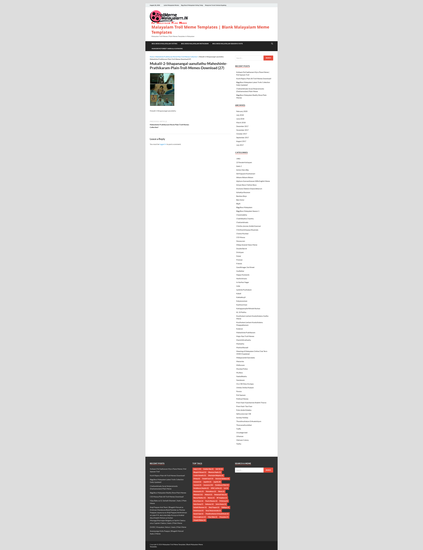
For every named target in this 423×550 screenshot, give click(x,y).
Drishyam (240, 252)
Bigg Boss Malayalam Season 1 (247, 211)
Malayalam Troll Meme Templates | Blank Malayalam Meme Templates (210, 29)
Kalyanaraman (241, 301)
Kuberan (239, 329)
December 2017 (242, 126)
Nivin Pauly (198, 501)
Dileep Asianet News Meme (246, 245)
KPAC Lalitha (216, 488)
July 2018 (240, 115)
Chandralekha (241, 215)
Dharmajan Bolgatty (215, 475)
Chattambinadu (242, 222)
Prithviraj (224, 501)
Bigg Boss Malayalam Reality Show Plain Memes (168, 493)
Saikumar (209, 504)
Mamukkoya (211, 491)
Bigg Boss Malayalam (244, 207)
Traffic (238, 429)
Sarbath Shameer (200, 507)
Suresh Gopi (198, 514)
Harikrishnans (241, 278)
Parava (239, 391)
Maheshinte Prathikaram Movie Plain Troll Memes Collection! (176, 57)
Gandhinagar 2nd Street (245, 267)
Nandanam (240, 380)
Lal (226, 488)
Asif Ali (219, 469)
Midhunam (240, 365)
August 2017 (241, 141)
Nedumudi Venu (220, 494)
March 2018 (241, 122)
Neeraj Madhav (200, 498)
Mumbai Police (242, 369)
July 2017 (240, 145)
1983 (238, 159)
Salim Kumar (221, 504)
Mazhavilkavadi (242, 347)
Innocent (197, 482)
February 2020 (241, 111)
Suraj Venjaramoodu (213, 510)
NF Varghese (222, 498)
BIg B (238, 204)
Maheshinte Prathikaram (245, 332)
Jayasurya (208, 485)
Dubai (238, 256)
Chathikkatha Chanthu (245, 218)
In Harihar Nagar (242, 282)
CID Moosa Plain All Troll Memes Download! (167, 497)
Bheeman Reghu (214, 472)
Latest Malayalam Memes (171, 5)
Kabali (238, 293)
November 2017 (242, 130)
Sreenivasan (198, 510)
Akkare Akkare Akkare (244, 177)
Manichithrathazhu (243, 340)
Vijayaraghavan (200, 517)
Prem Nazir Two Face (244, 406)
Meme (221, 491)
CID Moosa (240, 237)
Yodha (238, 444)
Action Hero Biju (242, 170)
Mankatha (240, 344)
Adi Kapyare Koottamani (245, 174)
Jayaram (197, 485)
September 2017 (242, 137)
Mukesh (208, 494)
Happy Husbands (242, 275)
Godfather (240, 271)
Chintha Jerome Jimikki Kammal (248, 226)
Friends (239, 263)
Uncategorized (241, 432)
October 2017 (241, 134)
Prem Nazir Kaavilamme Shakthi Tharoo (251, 402)
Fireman (239, 260)
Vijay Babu (212, 517)
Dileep (197, 478)
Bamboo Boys (241, 196)
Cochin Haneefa (200, 475)
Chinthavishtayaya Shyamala (247, 230)
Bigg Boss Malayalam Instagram (195, 44)
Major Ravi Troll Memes (245, 336)
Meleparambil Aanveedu (245, 358)
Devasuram (240, 241)
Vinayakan (223, 517)
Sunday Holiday (242, 417)
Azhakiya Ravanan (243, 192)
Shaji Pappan (214, 507)
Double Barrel (241, 248)
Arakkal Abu (208, 469)
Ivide (238, 286)
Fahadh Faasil (207, 478)
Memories (240, 361)
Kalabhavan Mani (222, 485)
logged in (163, 144)
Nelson (211, 498)
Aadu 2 (239, 166)
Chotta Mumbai (242, 233)
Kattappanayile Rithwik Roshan (248, 308)
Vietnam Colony (242, 440)
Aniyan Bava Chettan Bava (246, 185)
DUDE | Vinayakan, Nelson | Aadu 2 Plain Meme (168, 527)
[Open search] (272, 43)
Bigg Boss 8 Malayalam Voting (164, 44)
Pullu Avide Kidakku (243, 410)
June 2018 (240, 119)
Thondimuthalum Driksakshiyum (248, 421)
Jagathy (217, 482)
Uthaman (239, 436)
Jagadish (207, 482)
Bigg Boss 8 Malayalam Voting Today (192, 5)
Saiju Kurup (198, 504)
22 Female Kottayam (244, 162)
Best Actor (240, 200)
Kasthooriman (241, 305)
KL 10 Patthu (241, 312)
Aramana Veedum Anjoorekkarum (249, 189)
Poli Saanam (241, 395)
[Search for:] (254, 58)
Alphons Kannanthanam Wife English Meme (253, 181)
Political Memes (242, 399)
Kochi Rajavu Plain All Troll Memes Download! (253, 78)
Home (152, 57)
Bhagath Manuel (200, 472)
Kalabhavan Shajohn (201, 488)
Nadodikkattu (241, 376)
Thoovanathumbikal (244, 425)
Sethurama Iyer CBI (243, 414)
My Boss (239, 373)
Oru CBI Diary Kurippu (245, 384)
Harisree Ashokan (222, 478)
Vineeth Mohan (199, 520)
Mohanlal (198, 494)
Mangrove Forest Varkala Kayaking (215, 5)
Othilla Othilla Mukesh (245, 387)
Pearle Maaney (211, 501)
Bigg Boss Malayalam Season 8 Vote (227, 44)
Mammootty (199, 491)
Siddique (225, 507)
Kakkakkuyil (241, 297)
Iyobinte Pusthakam (244, 290)
